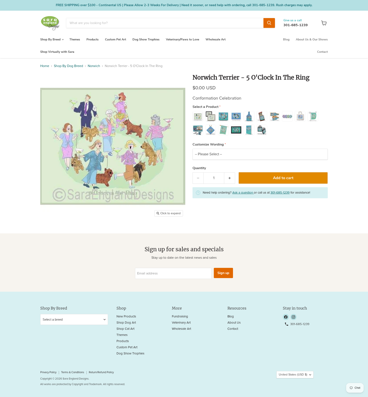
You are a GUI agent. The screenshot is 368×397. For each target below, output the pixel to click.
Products (92, 39)
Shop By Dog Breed (68, 66)
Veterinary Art (181, 322)
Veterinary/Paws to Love (182, 39)
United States (293, 374)
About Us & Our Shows (312, 39)
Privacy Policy (48, 372)
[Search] (269, 23)
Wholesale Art (216, 39)
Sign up (223, 273)
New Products (126, 316)
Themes (74, 39)
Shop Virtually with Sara (57, 52)
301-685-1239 (295, 25)
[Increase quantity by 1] (229, 178)
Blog (286, 39)
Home (44, 66)
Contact (322, 52)
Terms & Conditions (72, 372)
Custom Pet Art (115, 39)
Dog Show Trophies (146, 39)
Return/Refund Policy (101, 372)
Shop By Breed (50, 39)
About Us (234, 322)
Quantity (199, 168)
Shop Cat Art (125, 328)
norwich (94, 66)
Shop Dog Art (126, 322)
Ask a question (243, 192)
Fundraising (180, 316)
